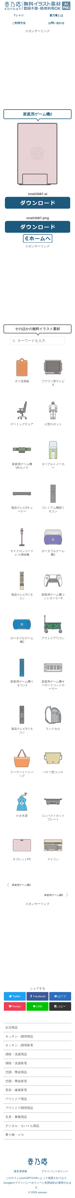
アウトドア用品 (16, 1099)
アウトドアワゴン (53, 638)
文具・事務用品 (16, 1117)
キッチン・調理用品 (19, 1036)
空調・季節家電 (16, 1081)
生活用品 (11, 1027)
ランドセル (53, 728)
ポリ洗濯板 (22, 381)
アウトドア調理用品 (19, 1108)
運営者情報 (20, 1171)
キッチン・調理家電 (19, 1045)
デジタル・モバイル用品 (22, 1125)
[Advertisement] (37, 70)
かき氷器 (22, 815)
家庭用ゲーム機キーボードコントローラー (53, 685)
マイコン (53, 859)
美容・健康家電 (16, 1090)
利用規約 (50, 1182)
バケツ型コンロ (53, 772)
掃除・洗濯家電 (16, 1063)
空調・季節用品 (16, 1072)
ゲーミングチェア (21, 424)
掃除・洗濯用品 (16, 1054)
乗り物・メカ (14, 1134)
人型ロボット (53, 424)
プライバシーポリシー (54, 1171)
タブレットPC (22, 859)
